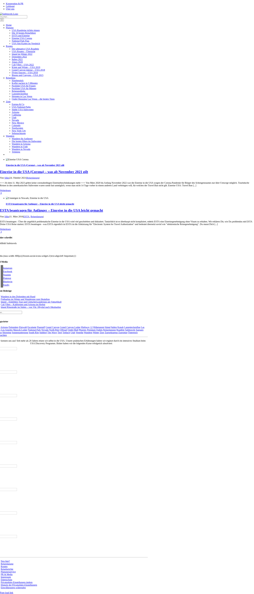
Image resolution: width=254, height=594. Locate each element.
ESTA (26, 216)
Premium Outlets (95, 330)
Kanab (120, 327)
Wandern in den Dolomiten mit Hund (18, 296)
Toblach (66, 332)
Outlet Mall (73, 330)
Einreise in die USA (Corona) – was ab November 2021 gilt (35, 165)
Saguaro (139, 330)
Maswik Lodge (20, 330)
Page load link (6, 592)
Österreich (133, 332)
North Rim (54, 330)
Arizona (4, 327)
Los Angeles (7, 330)
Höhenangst (98, 327)
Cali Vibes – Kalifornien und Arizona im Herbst (23, 304)
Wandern (88, 332)
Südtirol (43, 332)
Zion (102, 332)
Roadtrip (120, 330)
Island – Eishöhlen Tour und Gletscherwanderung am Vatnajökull (31, 302)
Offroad (63, 330)
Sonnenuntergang (20, 332)
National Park (34, 330)
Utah (73, 332)
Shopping (6, 332)
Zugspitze (122, 332)
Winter (96, 332)
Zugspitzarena (111, 332)
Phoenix (82, 330)
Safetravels (130, 330)
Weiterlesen (5, 190)
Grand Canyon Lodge (70, 327)
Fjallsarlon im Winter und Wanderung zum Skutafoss (25, 299)
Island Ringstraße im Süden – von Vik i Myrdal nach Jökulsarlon (31, 307)
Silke (6, 178)
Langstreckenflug (132, 327)
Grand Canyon (52, 327)
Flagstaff (41, 327)
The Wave (52, 332)
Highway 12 (87, 327)
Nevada (45, 330)
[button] (16, 582)
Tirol (59, 332)
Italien (114, 327)
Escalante (31, 327)
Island (108, 327)
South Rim (34, 332)
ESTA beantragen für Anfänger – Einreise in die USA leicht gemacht (40, 204)
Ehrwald (23, 327)
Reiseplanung (32, 178)
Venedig (79, 332)
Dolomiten (13, 327)
